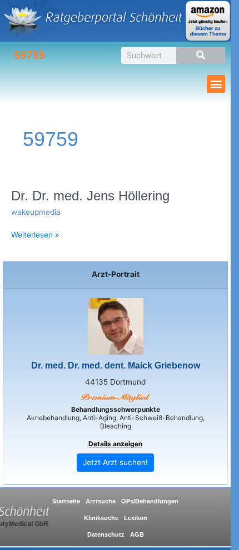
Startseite (66, 501)
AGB (137, 534)
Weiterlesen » (35, 235)
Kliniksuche (101, 517)
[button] (216, 84)
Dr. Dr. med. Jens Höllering (90, 196)
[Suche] (200, 55)
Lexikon (135, 517)
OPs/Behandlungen (149, 501)
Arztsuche (101, 501)
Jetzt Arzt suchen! (115, 462)
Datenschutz (106, 534)
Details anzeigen (115, 444)
